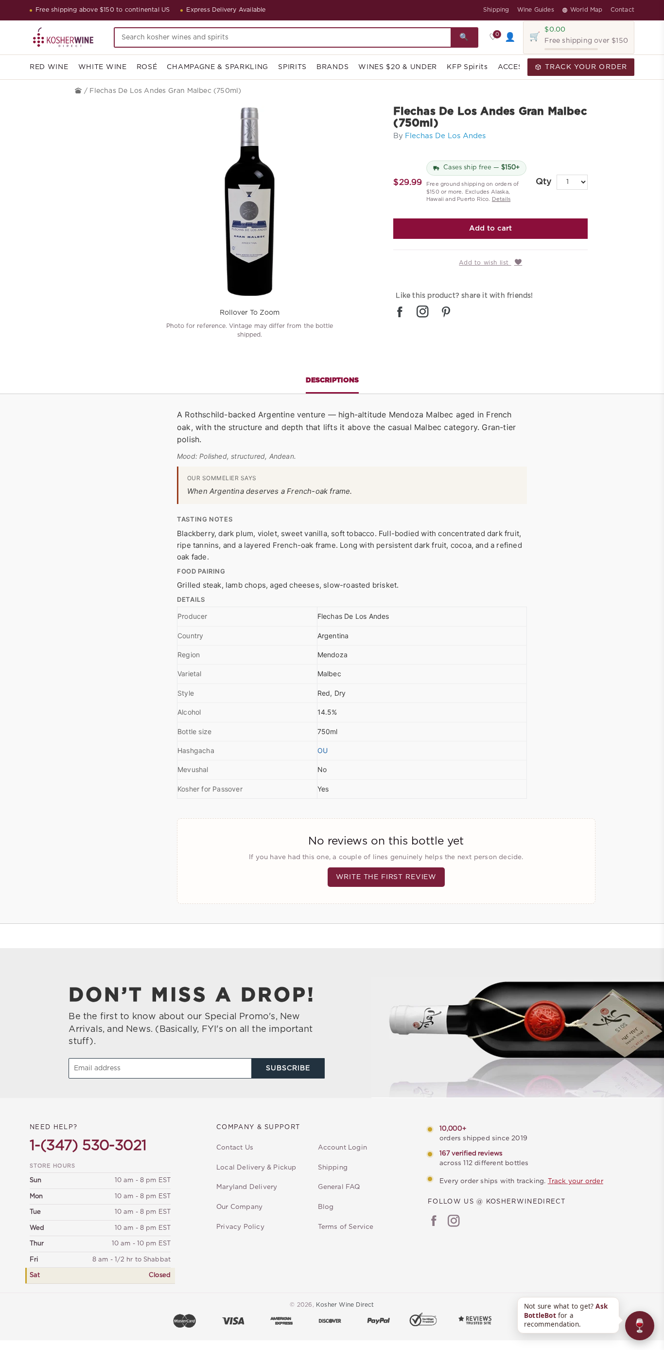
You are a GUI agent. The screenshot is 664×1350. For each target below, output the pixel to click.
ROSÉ (147, 67)
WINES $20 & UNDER (397, 67)
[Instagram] (454, 1222)
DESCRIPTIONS (332, 380)
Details (501, 199)
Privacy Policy (240, 1227)
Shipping (496, 10)
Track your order (575, 1181)
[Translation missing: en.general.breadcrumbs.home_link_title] (79, 91)
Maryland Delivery (246, 1187)
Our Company (239, 1207)
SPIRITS (292, 67)
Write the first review (386, 877)
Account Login (342, 1147)
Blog (326, 1207)
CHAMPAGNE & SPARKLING (217, 67)
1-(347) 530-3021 (88, 1145)
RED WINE (49, 67)
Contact (622, 10)
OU (322, 750)
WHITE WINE (102, 67)
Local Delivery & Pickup (256, 1167)
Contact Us (234, 1147)
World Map (586, 10)
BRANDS (332, 67)
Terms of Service (346, 1227)
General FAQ (339, 1187)
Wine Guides (535, 10)
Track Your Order (586, 67)
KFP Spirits (467, 67)
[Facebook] (434, 1222)
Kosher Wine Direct (345, 1305)
